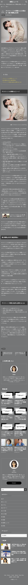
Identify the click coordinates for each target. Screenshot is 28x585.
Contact (14, 483)
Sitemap (16, 575)
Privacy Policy (21, 575)
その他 (4, 510)
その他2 (5, 513)
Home (5, 575)
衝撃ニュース (6, 522)
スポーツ (5, 507)
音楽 (4, 525)
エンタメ (5, 501)
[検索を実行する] (25, 489)
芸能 (3, 15)
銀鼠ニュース (14, 2)
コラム (4, 504)
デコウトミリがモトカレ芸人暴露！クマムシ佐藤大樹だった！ (17, 215)
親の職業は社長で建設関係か (9, 80)
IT (3, 499)
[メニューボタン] (2, 2)
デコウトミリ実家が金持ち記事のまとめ (12, 82)
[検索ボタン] (26, 2)
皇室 (4, 516)
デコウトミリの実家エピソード (10, 78)
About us (8, 575)
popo (14, 374)
